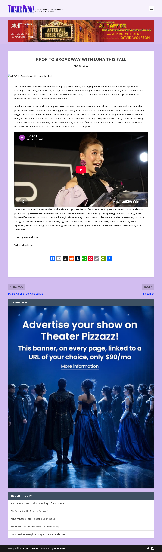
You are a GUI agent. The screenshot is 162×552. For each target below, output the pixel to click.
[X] (65, 259)
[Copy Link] (97, 259)
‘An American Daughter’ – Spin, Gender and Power (38, 534)
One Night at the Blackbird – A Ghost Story (35, 526)
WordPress (59, 548)
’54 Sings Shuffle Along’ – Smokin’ (29, 510)
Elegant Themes (29, 548)
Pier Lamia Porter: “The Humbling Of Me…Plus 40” (38, 503)
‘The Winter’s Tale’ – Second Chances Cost (34, 518)
